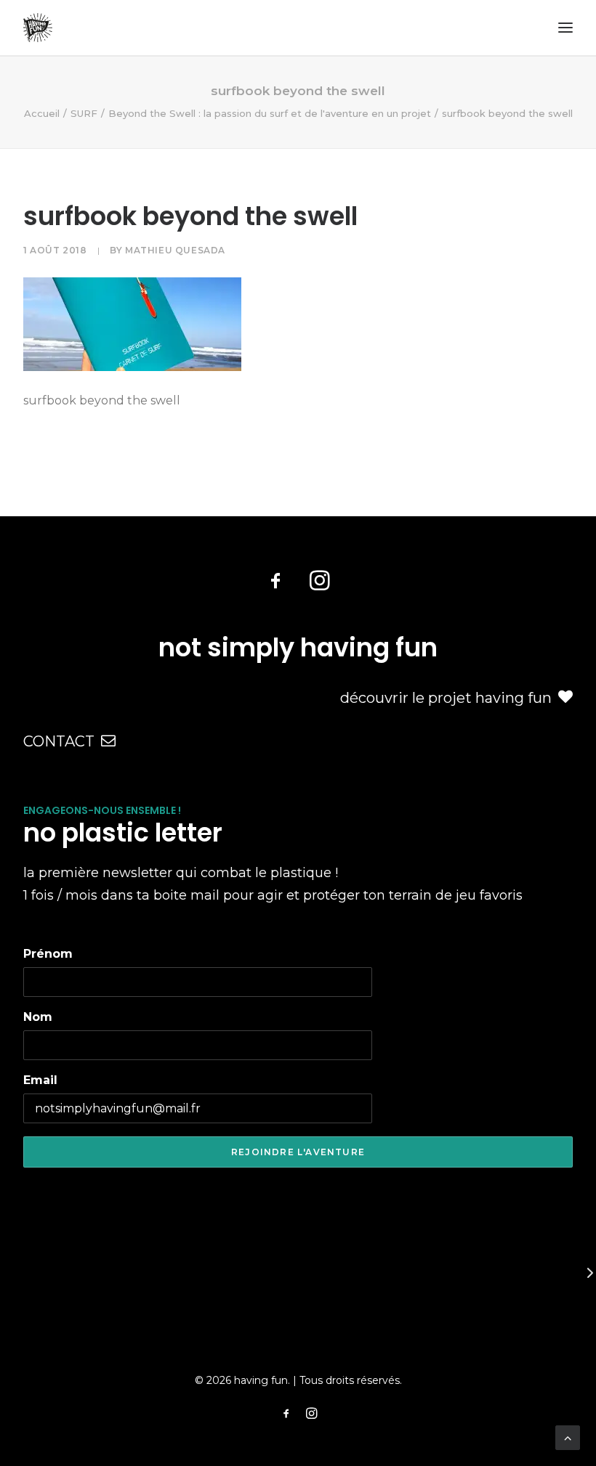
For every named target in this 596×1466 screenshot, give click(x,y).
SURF (84, 113)
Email (40, 1080)
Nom (37, 1017)
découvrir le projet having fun (446, 697)
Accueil (42, 113)
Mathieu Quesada (175, 250)
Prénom (48, 954)
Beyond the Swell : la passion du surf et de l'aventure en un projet (269, 113)
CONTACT (58, 741)
